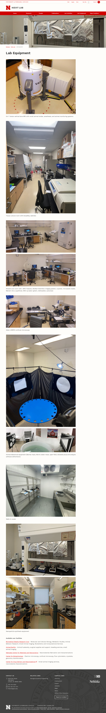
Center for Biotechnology (14, 656)
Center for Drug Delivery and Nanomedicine (20, 662)
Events (57, 683)
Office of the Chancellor (61, 693)
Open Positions (94, 13)
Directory (57, 678)
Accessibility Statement (57, 707)
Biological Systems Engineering (39, 678)
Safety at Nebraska (51, 709)
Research (28, 13)
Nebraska (8, 46)
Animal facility (11, 647)
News (56, 690)
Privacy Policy (43, 709)
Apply (72, 2)
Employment (58, 681)
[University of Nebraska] (95, 681)
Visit (68, 2)
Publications (55, 13)
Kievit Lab (17, 7)
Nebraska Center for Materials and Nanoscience (22, 653)
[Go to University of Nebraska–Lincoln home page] (8, 8)
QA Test (49, 707)
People (41, 13)
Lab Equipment (81, 13)
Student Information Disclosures (62, 709)
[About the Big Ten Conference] (97, 676)
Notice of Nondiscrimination (34, 709)
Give (77, 2)
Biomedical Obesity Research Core (17, 642)
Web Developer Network (42, 707)
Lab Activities (68, 13)
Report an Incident (61, 697)
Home (15, 13)
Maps (56, 688)
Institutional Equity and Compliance (19, 709)
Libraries (57, 686)
